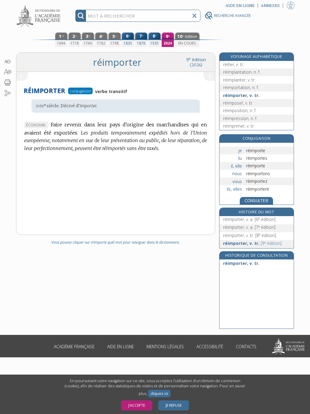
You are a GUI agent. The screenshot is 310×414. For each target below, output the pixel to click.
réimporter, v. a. (249, 219)
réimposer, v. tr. (238, 103)
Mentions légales (165, 346)
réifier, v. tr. (233, 64)
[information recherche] (80, 16)
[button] (7, 61)
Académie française (74, 346)
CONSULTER (256, 201)
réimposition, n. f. (239, 110)
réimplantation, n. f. (241, 72)
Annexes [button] (270, 5)
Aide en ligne (120, 346)
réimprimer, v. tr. (239, 126)
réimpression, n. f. (240, 118)
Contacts (246, 346)
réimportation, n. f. (241, 87)
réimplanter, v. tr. (239, 80)
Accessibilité (209, 346)
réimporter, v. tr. (241, 95)
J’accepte (136, 405)
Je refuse (174, 405)
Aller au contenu (39, 5)
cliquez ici (159, 393)
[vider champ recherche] (194, 16)
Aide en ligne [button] (240, 5)
